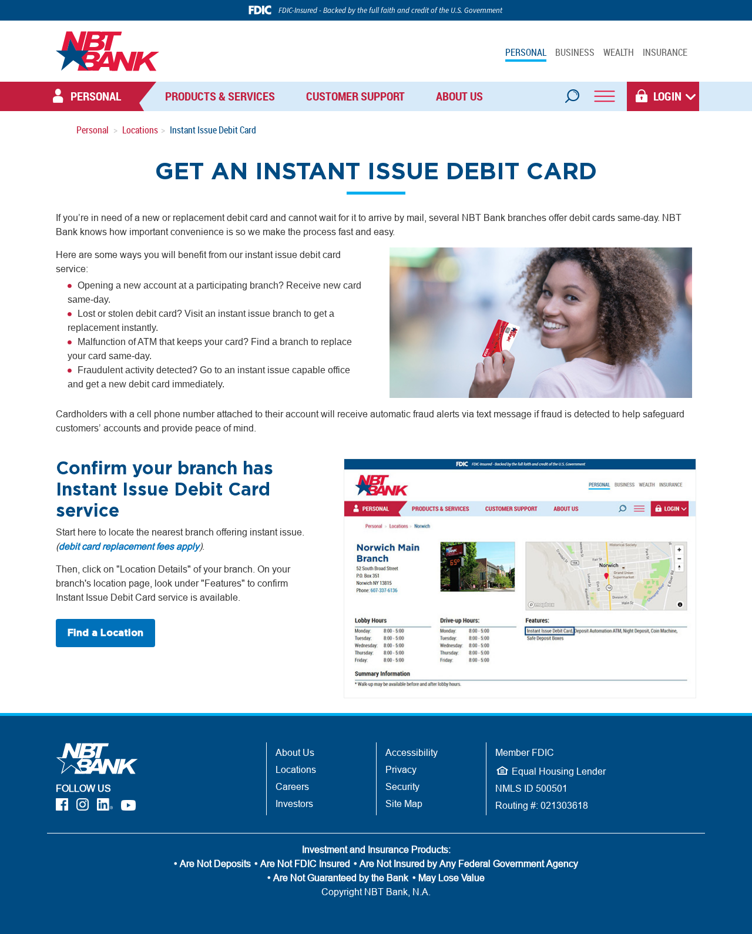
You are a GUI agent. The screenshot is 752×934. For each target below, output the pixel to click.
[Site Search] (571, 92)
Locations (140, 129)
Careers (292, 786)
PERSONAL (525, 52)
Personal (92, 129)
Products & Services (220, 96)
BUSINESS (575, 52)
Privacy (401, 769)
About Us (459, 96)
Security (402, 786)
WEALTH (618, 52)
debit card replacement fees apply (129, 546)
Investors (294, 803)
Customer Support (355, 96)
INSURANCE (665, 52)
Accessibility (411, 752)
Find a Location (105, 633)
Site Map (403, 803)
